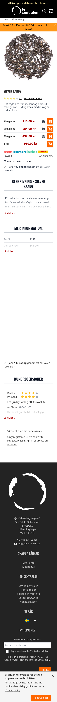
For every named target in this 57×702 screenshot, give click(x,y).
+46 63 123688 (29, 539)
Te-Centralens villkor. (38, 651)
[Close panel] (52, 676)
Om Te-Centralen (28, 586)
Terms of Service (36, 660)
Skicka (45, 670)
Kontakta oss (28, 590)
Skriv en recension (33, 98)
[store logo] (25, 11)
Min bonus (28, 566)
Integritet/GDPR (28, 597)
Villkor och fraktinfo (28, 593)
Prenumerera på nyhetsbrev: (27, 640)
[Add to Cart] (50, 121)
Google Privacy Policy (14, 660)
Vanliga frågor (28, 601)
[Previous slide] (8, 57)
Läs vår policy (12, 690)
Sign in (29, 440)
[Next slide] (48, 57)
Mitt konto (28, 562)
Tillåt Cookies (40, 697)
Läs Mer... (9, 213)
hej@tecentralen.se (29, 543)
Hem (6, 19)
